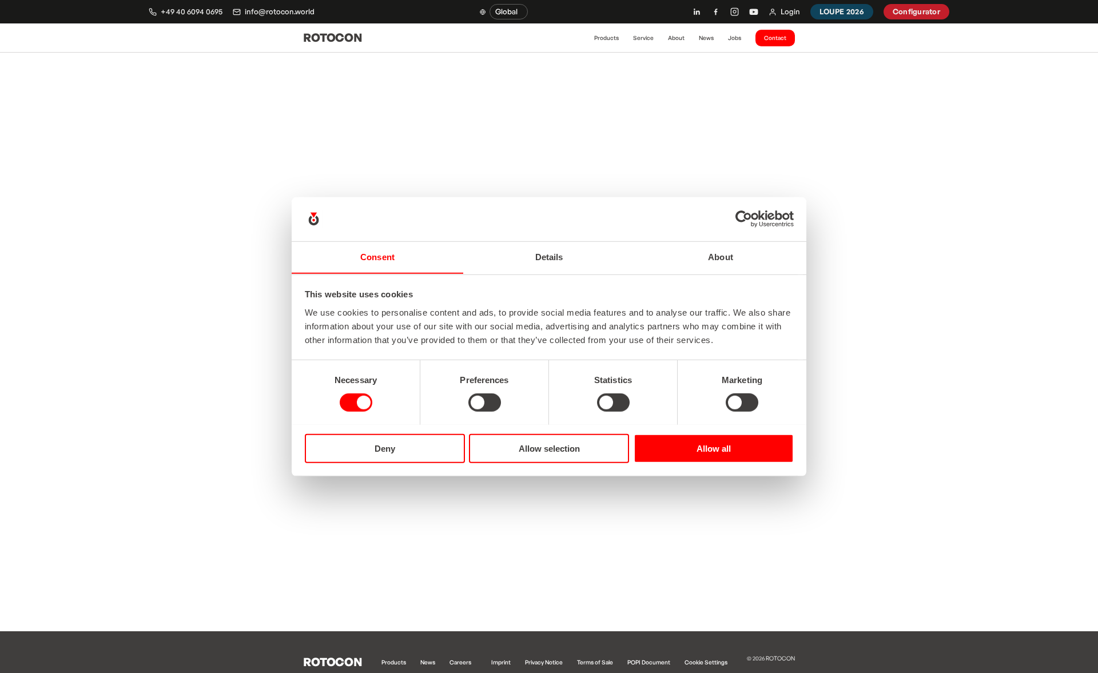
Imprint (501, 662)
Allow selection (549, 448)
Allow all (714, 448)
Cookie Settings (706, 662)
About (676, 37)
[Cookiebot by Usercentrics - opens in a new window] (744, 219)
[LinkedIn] (697, 11)
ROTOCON (332, 37)
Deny (385, 448)
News (706, 37)
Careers (460, 662)
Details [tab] (549, 256)
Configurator (916, 11)
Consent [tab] (377, 256)
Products (606, 37)
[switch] (484, 402)
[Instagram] (734, 11)
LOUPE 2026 (841, 11)
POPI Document (648, 662)
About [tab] (720, 256)
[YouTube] (753, 12)
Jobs (734, 37)
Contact (775, 37)
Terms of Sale (595, 662)
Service (643, 37)
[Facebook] (715, 11)
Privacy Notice (544, 662)
